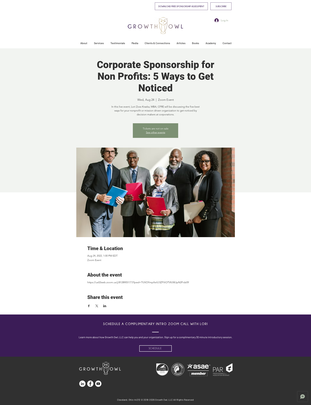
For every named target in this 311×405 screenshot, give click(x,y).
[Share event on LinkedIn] (104, 306)
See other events (155, 132)
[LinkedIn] (82, 384)
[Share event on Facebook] (88, 306)
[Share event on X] (96, 306)
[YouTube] (98, 384)
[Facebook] (90, 384)
